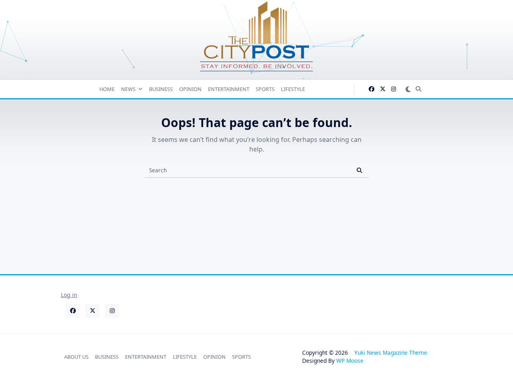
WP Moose (350, 360)
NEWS (128, 89)
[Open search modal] (418, 89)
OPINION (190, 89)
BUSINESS (161, 89)
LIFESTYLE (293, 89)
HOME (107, 89)
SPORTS (265, 89)
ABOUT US (76, 356)
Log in (69, 295)
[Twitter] (383, 89)
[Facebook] (371, 89)
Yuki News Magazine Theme (390, 352)
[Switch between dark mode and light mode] (408, 89)
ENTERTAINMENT (228, 89)
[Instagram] (393, 89)
